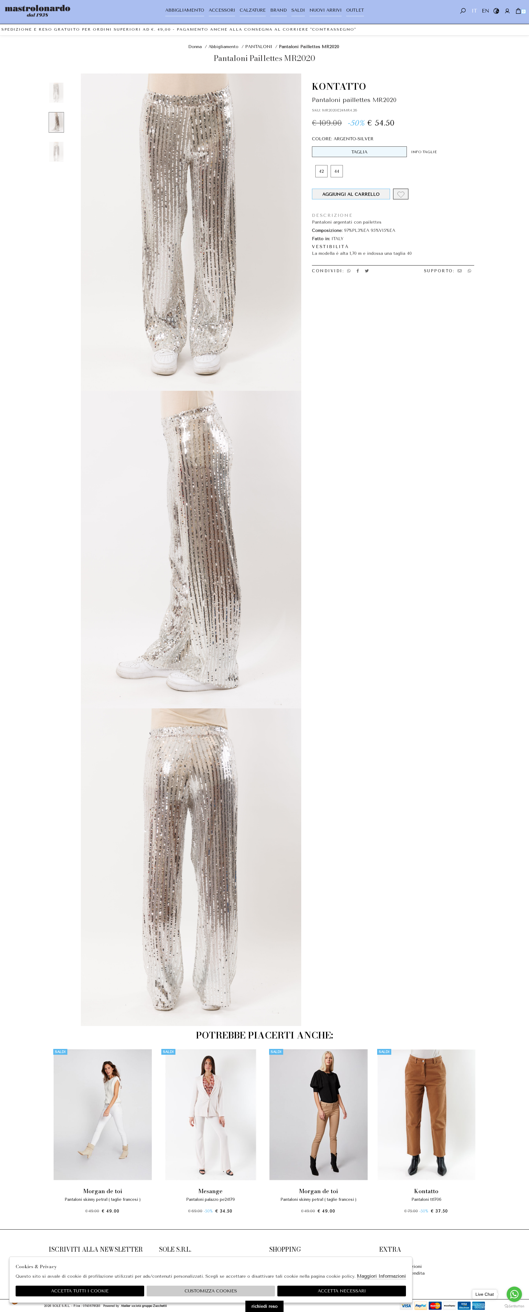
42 (321, 171)
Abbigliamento (184, 10)
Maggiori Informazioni (381, 1276)
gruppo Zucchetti (154, 1305)
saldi (298, 10)
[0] (518, 11)
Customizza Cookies (211, 1291)
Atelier (125, 1305)
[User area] (507, 11)
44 (336, 171)
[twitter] (367, 271)
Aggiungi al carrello (351, 194)
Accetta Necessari (342, 1291)
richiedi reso (265, 1306)
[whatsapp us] (349, 271)
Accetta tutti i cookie (80, 1291)
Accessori (222, 10)
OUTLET (355, 10)
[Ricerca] (463, 11)
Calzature (253, 10)
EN (485, 11)
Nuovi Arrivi (326, 10)
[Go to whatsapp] (514, 1294)
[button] (264, 1218)
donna (195, 46)
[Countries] (496, 11)
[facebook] (358, 271)
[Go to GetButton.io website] (514, 1306)
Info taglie (424, 152)
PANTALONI (258, 46)
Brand (278, 10)
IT (474, 11)
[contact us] (460, 271)
